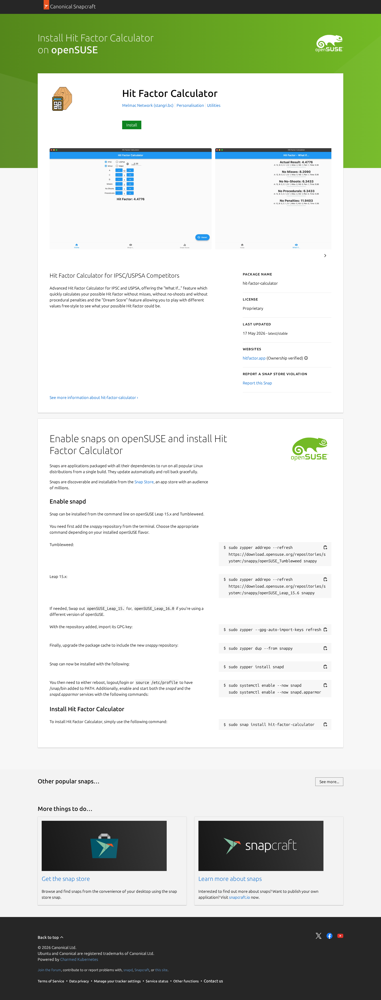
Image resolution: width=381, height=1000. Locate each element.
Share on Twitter (319, 936)
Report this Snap (257, 383)
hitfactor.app (254, 358)
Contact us (213, 981)
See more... (329, 781)
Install (131, 125)
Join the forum (49, 970)
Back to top (49, 937)
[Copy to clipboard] (325, 547)
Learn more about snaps (230, 878)
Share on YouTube (340, 936)
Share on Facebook (329, 936)
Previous (312, 255)
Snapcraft (141, 970)
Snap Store (144, 482)
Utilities (213, 105)
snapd (128, 970)
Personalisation (190, 105)
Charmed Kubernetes (79, 959)
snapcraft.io (239, 897)
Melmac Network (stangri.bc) (148, 105)
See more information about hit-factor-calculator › (94, 397)
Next (325, 255)
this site (161, 970)
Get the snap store (66, 878)
